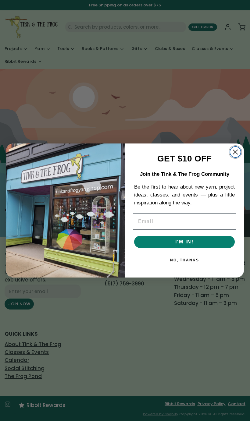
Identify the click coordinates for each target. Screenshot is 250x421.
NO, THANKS (184, 260)
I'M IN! (184, 241)
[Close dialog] (235, 152)
